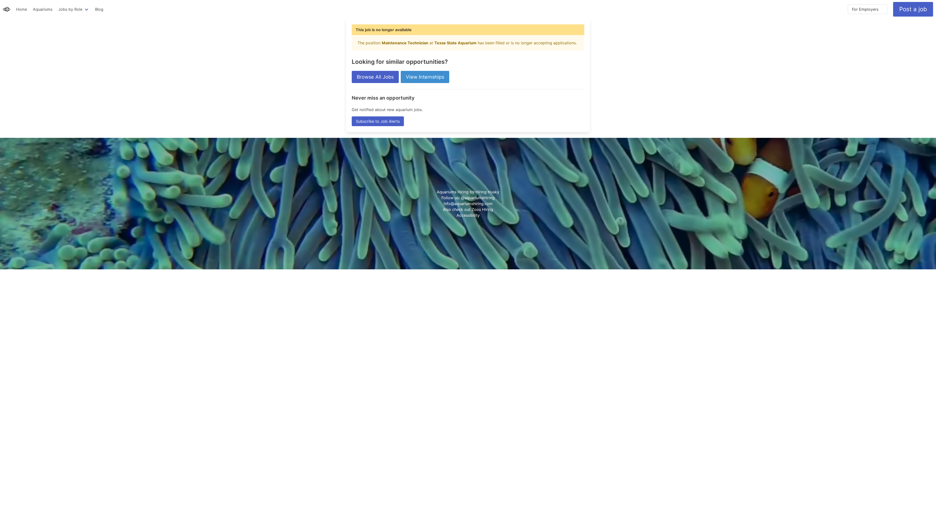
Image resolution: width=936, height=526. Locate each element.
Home (21, 9)
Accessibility (468, 215)
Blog (99, 9)
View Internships (425, 77)
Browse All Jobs (375, 77)
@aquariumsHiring (478, 197)
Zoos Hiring (482, 209)
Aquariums (42, 9)
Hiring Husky (487, 191)
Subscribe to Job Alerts (378, 121)
